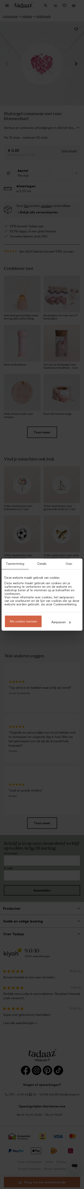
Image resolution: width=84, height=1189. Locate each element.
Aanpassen (58, 622)
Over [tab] (69, 564)
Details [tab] (42, 564)
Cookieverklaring (64, 604)
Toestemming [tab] (15, 564)
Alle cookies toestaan (23, 621)
